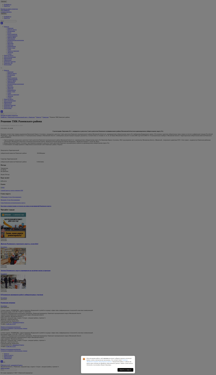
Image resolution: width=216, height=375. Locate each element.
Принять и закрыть (125, 370)
